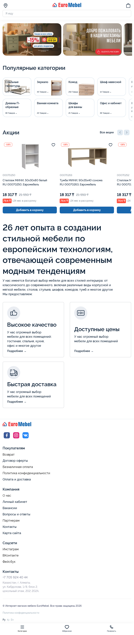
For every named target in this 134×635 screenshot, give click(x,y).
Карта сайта (12, 533)
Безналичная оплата (18, 467)
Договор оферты (15, 460)
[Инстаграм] (16, 438)
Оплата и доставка (17, 479)
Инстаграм (11, 549)
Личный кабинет (15, 502)
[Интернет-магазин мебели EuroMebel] (67, 6)
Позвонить (111, 631)
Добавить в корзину (30, 210)
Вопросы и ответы (16, 514)
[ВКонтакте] (25, 438)
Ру (4, 619)
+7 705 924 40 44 (15, 577)
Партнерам (11, 520)
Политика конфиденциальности (26, 473)
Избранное (67, 631)
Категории (22, 631)
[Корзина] (128, 6)
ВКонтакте (11, 555)
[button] (120, 132)
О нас (7, 495)
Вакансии (10, 508)
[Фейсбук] (7, 438)
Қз (8, 619)
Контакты (10, 527)
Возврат (9, 454)
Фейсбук (9, 561)
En (12, 619)
